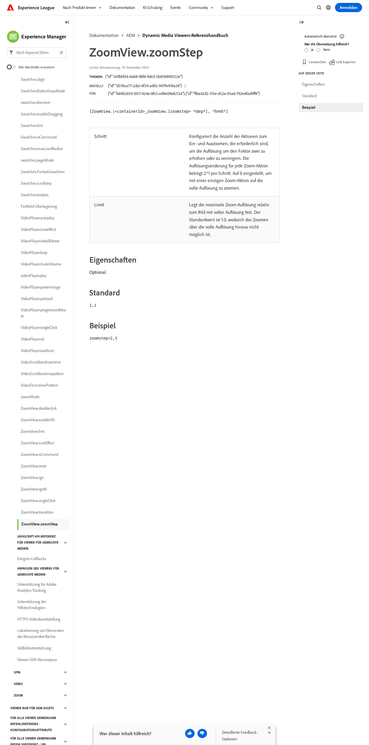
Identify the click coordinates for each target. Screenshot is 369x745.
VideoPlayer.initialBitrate (40, 241)
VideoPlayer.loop (34, 252)
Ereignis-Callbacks (31, 558)
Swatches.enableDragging (42, 114)
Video (18, 684)
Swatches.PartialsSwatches (43, 171)
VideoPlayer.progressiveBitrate (43, 313)
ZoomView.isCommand (39, 454)
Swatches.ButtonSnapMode (43, 90)
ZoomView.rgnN (33, 489)
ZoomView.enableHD (38, 419)
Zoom (18, 695)
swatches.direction (35, 102)
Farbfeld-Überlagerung (39, 206)
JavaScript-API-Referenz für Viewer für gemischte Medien (38, 542)
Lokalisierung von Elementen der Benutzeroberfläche (40, 633)
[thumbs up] (190, 733)
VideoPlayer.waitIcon (37, 350)
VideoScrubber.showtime (41, 362)
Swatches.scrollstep (36, 183)
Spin (17, 672)
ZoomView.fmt (32, 431)
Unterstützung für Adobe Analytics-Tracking (37, 587)
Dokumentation (104, 35)
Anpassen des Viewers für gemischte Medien (38, 571)
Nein (326, 49)
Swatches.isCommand (39, 137)
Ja (312, 49)
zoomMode (30, 396)
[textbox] (36, 52)
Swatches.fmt (32, 125)
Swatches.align (33, 79)
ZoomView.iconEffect (37, 442)
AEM (130, 35)
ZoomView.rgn (32, 477)
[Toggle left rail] (67, 22)
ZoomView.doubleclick (39, 408)
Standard (309, 95)
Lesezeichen (317, 62)
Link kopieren (345, 62)
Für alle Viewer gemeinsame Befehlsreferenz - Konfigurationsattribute (33, 724)
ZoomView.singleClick (38, 500)
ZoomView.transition (37, 512)
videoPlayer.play (33, 275)
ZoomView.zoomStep (39, 524)
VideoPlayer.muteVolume (41, 264)
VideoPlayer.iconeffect (38, 229)
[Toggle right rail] (301, 22)
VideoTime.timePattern (39, 385)
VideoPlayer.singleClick (39, 327)
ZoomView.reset (33, 466)
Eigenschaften (313, 84)
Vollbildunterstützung (34, 648)
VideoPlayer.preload (36, 298)
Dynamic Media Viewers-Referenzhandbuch (185, 35)
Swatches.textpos (34, 194)
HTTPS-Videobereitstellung (38, 619)
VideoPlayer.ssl (32, 339)
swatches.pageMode (37, 160)
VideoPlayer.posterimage (41, 287)
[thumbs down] (202, 733)
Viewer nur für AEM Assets (32, 708)
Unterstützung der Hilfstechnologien (31, 604)
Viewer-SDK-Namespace (37, 659)
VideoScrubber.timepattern (42, 373)
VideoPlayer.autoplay (37, 217)
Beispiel (308, 107)
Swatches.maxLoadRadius (42, 148)
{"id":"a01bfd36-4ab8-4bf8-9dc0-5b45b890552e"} (144, 76)
